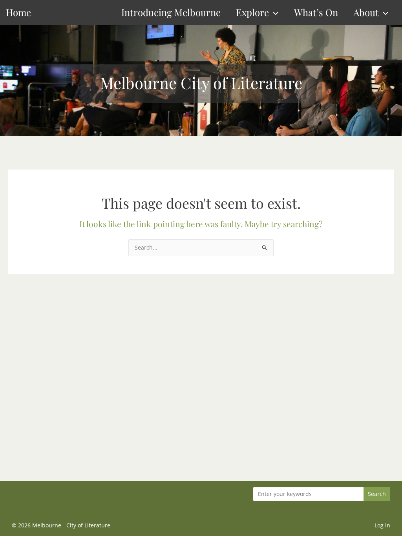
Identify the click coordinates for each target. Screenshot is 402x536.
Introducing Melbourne (171, 12)
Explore (252, 12)
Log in (382, 525)
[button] (273, 12)
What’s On (316, 12)
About (366, 12)
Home (18, 12)
